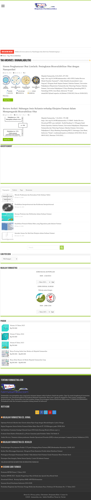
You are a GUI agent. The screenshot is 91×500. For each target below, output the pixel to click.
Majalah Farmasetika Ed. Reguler (17, 442)
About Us (27, 495)
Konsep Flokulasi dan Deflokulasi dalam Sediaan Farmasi (33, 214)
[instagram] (54, 412)
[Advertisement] (45, 28)
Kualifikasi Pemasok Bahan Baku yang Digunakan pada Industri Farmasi (38, 223)
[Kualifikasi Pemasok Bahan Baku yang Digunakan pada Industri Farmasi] (8, 227)
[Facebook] (41, 412)
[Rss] (37, 412)
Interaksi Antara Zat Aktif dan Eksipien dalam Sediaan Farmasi (35, 233)
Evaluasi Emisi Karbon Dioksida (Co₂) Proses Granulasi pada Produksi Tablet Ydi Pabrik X (30, 433)
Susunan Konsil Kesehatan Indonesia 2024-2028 (16, 483)
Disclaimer (44, 495)
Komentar (29, 190)
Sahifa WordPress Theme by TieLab (54, 497)
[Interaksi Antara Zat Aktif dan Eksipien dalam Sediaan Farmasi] (8, 236)
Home (4, 56)
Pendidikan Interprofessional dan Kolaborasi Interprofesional (34, 204)
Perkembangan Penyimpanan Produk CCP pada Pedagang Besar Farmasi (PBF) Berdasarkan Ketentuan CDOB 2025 (38, 447)
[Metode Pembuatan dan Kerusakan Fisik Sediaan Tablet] (8, 198)
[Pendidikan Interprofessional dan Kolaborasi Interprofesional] (8, 207)
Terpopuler (5, 190)
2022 (17, 115)
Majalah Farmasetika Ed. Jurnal (17, 417)
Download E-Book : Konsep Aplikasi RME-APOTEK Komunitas (21, 479)
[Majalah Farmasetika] (45, 6)
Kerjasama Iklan (54, 495)
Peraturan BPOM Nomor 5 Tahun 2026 (13, 472)
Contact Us (64, 495)
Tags (21, 190)
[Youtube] (50, 412)
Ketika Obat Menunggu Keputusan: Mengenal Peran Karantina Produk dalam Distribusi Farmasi (31, 451)
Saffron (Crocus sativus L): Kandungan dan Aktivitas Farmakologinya (37, 52)
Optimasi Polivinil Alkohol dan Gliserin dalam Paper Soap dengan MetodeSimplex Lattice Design (32, 423)
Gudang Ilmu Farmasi (12, 467)
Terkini (14, 190)
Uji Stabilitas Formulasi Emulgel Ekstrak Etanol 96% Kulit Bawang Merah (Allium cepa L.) (30, 430)
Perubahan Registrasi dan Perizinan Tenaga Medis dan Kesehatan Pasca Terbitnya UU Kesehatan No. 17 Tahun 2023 (38, 487)
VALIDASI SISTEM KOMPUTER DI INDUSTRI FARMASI (20, 462)
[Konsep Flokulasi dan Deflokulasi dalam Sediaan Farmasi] (8, 217)
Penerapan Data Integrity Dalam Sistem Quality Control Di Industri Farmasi (25, 458)
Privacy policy (35, 495)
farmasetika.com (36, 497)
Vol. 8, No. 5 (18, 73)
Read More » (8, 100)
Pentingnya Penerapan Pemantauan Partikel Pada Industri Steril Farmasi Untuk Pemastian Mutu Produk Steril (36, 455)
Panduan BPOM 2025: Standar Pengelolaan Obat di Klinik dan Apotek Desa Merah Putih (29, 476)
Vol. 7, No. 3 (22, 115)
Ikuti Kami (5, 406)
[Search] (62, 248)
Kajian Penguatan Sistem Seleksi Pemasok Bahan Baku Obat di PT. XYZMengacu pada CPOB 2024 (33, 426)
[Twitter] (46, 412)
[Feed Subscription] (90, 61)
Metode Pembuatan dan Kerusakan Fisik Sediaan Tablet (32, 195)
